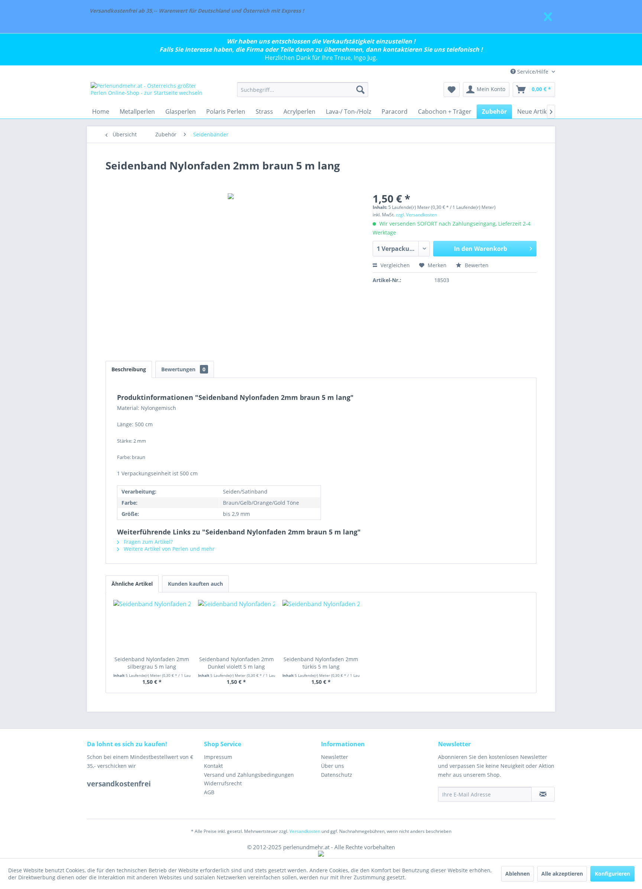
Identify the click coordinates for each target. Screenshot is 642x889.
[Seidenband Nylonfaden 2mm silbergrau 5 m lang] (152, 626)
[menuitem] (302, 89)
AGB (209, 792)
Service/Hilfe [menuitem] (533, 71)
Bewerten (476, 265)
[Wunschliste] (452, 89)
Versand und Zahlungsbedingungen (249, 774)
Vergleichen (394, 265)
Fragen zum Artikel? (147, 541)
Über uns (332, 765)
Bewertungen (183, 369)
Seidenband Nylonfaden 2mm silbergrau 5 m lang (151, 663)
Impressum (218, 756)
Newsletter (334, 756)
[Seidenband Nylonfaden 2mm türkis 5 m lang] (321, 626)
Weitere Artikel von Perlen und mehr (168, 548)
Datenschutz (336, 774)
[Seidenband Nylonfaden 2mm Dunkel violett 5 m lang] (236, 626)
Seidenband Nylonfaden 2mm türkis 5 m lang (320, 663)
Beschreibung (128, 369)
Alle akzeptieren (562, 873)
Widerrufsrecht (223, 783)
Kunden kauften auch (195, 583)
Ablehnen (517, 873)
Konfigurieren (612, 873)
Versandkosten (304, 831)
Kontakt (213, 765)
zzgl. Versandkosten (416, 214)
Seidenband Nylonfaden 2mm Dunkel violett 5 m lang (236, 663)
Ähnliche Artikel (132, 583)
